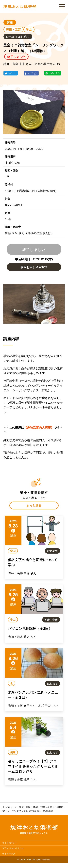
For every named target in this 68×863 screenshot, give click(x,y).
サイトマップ (8, 853)
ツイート (12, 73)
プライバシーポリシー (13, 848)
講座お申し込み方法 (34, 267)
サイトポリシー (9, 842)
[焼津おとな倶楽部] (19, 7)
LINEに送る (54, 73)
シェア (30, 73)
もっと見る (34, 505)
